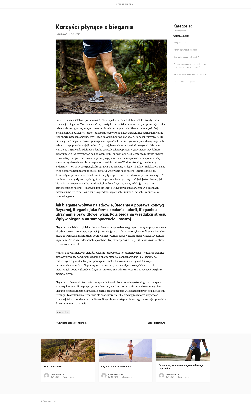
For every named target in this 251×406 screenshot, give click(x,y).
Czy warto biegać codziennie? (72, 322)
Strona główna (124, 4)
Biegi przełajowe (156, 322)
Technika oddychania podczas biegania (190, 74)
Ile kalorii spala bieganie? (184, 81)
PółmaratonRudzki (58, 374)
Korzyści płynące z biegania (185, 50)
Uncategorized (62, 312)
